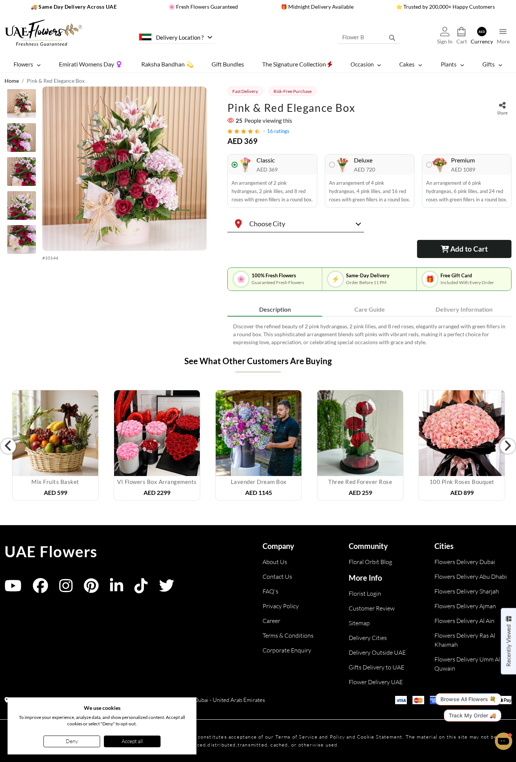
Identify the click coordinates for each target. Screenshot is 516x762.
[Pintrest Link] (91, 589)
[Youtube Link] (13, 589)
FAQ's (270, 591)
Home (12, 80)
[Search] (392, 37)
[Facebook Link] (40, 589)
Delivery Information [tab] (464, 309)
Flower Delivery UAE (376, 682)
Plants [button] (449, 64)
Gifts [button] (488, 64)
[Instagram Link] (66, 589)
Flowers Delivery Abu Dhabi (470, 576)
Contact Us (277, 576)
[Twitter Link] (166, 589)
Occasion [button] (362, 64)
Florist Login (365, 593)
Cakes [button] (407, 64)
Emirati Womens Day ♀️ (91, 64)
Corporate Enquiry (287, 650)
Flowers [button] (23, 64)
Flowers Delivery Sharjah (466, 591)
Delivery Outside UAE (377, 652)
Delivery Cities (368, 637)
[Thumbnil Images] (21, 105)
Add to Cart (468, 248)
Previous (8, 446)
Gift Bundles (228, 64)
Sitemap (359, 623)
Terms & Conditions (288, 635)
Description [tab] (275, 309)
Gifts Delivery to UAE (376, 667)
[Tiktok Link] (141, 589)
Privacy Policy (281, 606)
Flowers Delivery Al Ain (464, 620)
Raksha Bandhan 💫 (167, 64)
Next (507, 446)
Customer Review (372, 608)
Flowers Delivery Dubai (464, 562)
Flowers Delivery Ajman (465, 606)
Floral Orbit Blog (370, 562)
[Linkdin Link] (116, 589)
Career (271, 620)
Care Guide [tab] (369, 309)
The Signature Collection (294, 64)
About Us (275, 562)
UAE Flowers (51, 552)
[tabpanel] (369, 334)
